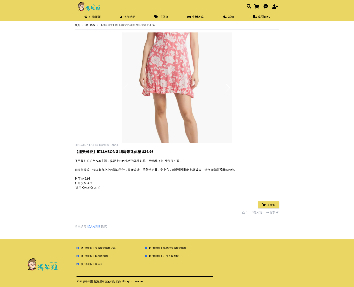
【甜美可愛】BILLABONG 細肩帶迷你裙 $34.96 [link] (127, 25)
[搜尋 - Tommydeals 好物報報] (249, 6)
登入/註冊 (93, 226)
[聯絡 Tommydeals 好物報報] (266, 6)
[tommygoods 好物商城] (257, 6)
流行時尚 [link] (90, 25)
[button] (227, 88)
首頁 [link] (77, 25)
